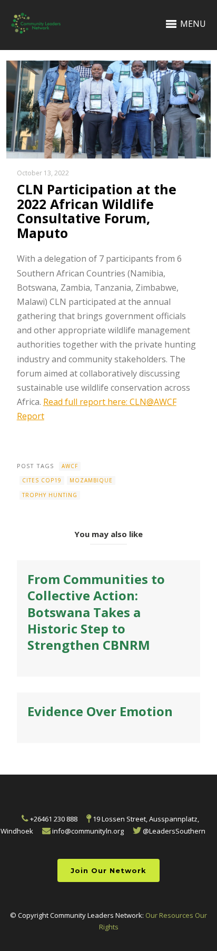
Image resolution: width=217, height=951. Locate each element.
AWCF (70, 466)
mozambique (91, 480)
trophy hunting (49, 495)
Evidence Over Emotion (100, 711)
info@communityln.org (87, 831)
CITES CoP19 (42, 480)
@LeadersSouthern (173, 831)
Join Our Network (108, 870)
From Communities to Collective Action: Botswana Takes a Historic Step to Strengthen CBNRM (96, 611)
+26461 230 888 (52, 819)
